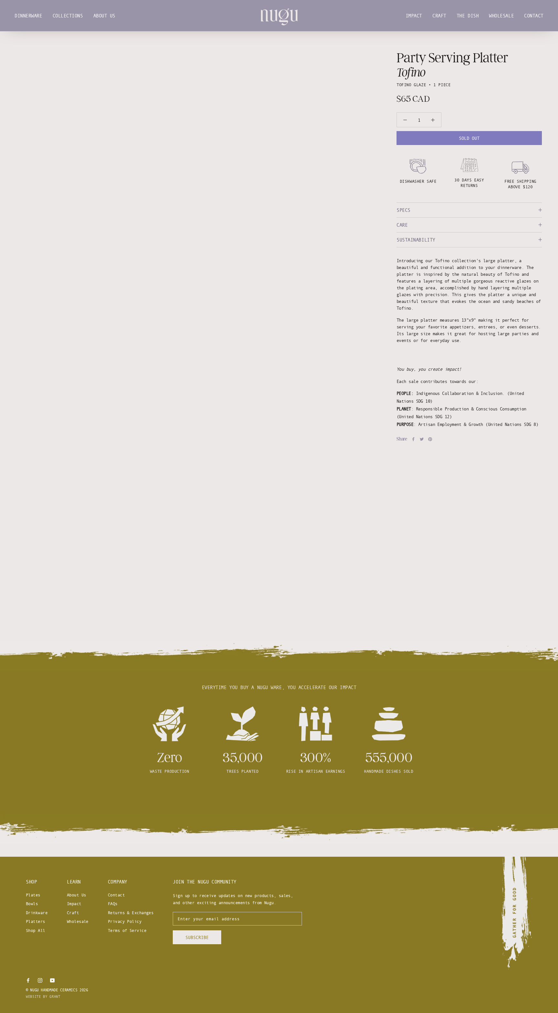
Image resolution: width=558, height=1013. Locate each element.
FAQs (113, 903)
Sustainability (416, 240)
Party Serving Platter (452, 58)
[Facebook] (413, 439)
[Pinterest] (430, 439)
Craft (439, 16)
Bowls (32, 903)
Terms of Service (127, 930)
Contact (533, 16)
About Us (104, 16)
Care (402, 225)
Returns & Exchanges (130, 912)
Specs (403, 210)
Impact (414, 16)
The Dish (468, 16)
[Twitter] (422, 439)
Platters (35, 921)
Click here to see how (279, 795)
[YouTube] (52, 980)
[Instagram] (40, 980)
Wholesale (501, 16)
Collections (68, 16)
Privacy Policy (124, 921)
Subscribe (197, 937)
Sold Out (469, 138)
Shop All (35, 930)
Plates (33, 894)
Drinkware (36, 912)
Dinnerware (28, 16)
